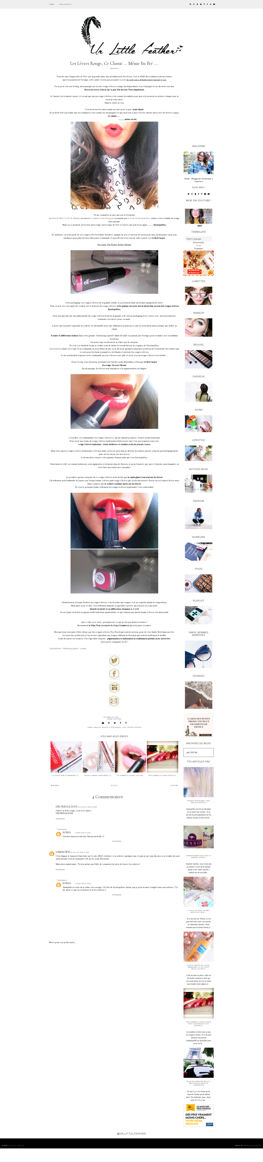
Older (173, 785)
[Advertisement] (199, 100)
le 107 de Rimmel (72, 218)
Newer (55, 785)
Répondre (60, 819)
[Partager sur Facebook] (120, 723)
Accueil (114, 785)
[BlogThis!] (109, 723)
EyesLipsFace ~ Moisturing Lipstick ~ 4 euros (68, 648)
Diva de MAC (58, 218)
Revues (138, 727)
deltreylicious (67, 806)
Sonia (67, 832)
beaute (98, 727)
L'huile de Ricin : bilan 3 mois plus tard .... (199, 911)
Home (51, 4)
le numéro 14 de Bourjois (101, 218)
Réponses (62, 829)
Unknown (63, 852)
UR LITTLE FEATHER (16, 1145)
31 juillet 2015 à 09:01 (87, 807)
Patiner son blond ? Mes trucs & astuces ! (198, 802)
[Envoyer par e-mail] (103, 723)
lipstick (130, 727)
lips (124, 727)
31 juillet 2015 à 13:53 (80, 852)
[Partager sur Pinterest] (126, 723)
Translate (198, 248)
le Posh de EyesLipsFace (139, 218)
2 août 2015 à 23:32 (83, 884)
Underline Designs (252, 1145)
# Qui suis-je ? (65, 4)
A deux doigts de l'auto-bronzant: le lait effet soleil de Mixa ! (198, 967)
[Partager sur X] (115, 723)
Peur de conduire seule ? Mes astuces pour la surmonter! (199, 1083)
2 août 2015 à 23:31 (83, 833)
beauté (105, 727)
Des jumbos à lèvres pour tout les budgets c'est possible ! (198, 1023)
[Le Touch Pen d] (66, 756)
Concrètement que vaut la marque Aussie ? (198, 856)
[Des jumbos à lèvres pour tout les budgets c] (162, 756)
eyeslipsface (115, 727)
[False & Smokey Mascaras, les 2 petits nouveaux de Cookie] (98, 756)
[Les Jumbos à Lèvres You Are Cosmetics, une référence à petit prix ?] (130, 756)
